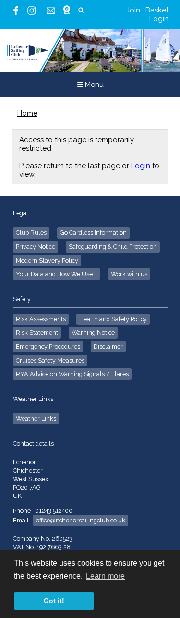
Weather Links (36, 418)
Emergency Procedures (48, 346)
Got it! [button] (54, 601)
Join (133, 10)
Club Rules (31, 232)
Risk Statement (37, 332)
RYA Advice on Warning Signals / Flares (72, 373)
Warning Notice (93, 332)
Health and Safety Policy (113, 319)
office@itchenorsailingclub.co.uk (80, 520)
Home (27, 113)
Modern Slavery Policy (47, 260)
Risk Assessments (41, 319)
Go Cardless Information (93, 232)
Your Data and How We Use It (56, 274)
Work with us (129, 274)
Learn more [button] (105, 576)
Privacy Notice (35, 246)
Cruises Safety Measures (50, 360)
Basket (156, 10)
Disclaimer (108, 346)
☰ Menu (90, 84)
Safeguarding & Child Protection (113, 246)
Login (158, 18)
